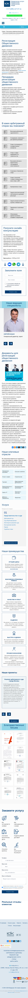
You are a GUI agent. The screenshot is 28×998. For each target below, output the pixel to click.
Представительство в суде (13, 515)
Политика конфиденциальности (14, 950)
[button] (5, 343)
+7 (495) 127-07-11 (14, 9)
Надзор (6, 527)
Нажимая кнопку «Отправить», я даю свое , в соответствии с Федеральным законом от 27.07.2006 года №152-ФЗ (13, 887)
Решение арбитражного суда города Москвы (14, 680)
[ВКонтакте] (13, 447)
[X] (19, 447)
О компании (3, 923)
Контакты (25, 923)
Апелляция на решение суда (11, 522)
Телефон (4, 858)
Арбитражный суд (8, 518)
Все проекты (14, 721)
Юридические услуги (14, 957)
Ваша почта (5, 870)
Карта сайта (14, 961)
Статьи (10, 925)
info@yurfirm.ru (15, 12)
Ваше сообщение (6, 876)
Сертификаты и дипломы (14, 952)
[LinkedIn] (21, 447)
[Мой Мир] (17, 447)
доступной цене (14, 569)
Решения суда (14, 955)
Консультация (16, 925)
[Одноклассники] (15, 447)
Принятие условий (11, 992)
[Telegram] (25, 447)
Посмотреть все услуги (11, 542)
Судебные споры (8, 529)
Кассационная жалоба (10, 524)
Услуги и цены (11, 923)
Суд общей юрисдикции (10, 520)
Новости (19, 923)
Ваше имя (4, 864)
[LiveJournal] (23, 447)
